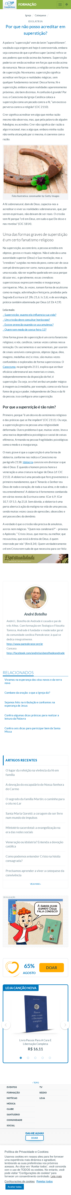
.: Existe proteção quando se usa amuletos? (28, 324)
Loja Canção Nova (20, 988)
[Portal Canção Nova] (10, 4)
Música (11, 1103)
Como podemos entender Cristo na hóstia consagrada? (33, 858)
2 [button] (28, 1058)
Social (11, 1125)
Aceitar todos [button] (15, 1186)
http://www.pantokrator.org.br (25, 643)
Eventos (12, 1087)
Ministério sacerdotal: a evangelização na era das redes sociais (33, 830)
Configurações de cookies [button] (20, 1181)
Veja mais (35, 884)
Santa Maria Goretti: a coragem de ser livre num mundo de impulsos (34, 815)
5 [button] (50, 1058)
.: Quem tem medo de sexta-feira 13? (24, 329)
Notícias (12, 1098)
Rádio (43, 1092)
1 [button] (21, 1058)
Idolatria (28, 462)
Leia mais (56, 1176)
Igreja (28, 15)
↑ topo (35, 1083)
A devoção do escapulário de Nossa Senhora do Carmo (35, 787)
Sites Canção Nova (66, 4)
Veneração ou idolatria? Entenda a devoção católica (34, 844)
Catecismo (9, 366)
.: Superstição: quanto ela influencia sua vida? (29, 314)
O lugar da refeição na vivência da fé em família (32, 772)
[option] (35, 1025)
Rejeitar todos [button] (44, 1181)
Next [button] (65, 1025)
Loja (42, 1098)
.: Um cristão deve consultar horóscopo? (26, 319)
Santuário (13, 1114)
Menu (60, 4)
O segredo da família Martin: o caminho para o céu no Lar (35, 801)
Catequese (40, 15)
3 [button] (35, 1058)
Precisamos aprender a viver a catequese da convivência (35, 873)
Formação (13, 1092)
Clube (10, 1109)
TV (41, 1087)
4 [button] (43, 1058)
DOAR (34, 1138)
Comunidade (14, 1120)
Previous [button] (6, 1025)
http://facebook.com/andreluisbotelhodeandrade (36, 653)
